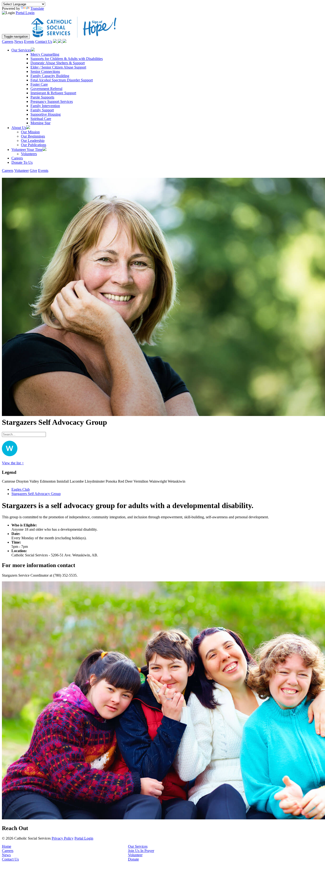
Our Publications (33, 145)
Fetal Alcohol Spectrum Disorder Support (61, 80)
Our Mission (30, 132)
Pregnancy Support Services (51, 101)
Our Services (138, 846)
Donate (133, 859)
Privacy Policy (63, 838)
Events (29, 42)
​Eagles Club (20, 489)
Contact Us (43, 42)
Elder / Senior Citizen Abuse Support (58, 67)
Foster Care (39, 84)
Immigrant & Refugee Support (53, 93)
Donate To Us (22, 162)
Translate (37, 8)
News (18, 42)
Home (6, 846)
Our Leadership (32, 141)
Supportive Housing (45, 114)
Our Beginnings (33, 136)
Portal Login (25, 13)
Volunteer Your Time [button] (27, 150)
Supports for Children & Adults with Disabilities (66, 59)
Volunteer (21, 170)
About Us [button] (18, 128)
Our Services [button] (21, 50)
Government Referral (46, 89)
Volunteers (29, 154)
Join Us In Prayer (141, 851)
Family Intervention (45, 106)
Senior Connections (45, 71)
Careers (7, 42)
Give (33, 170)
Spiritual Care (40, 119)
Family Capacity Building (49, 76)
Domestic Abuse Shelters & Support (57, 63)
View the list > (13, 463)
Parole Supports (42, 97)
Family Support (42, 110)
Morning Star (40, 123)
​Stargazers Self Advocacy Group (36, 494)
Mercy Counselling (44, 54)
